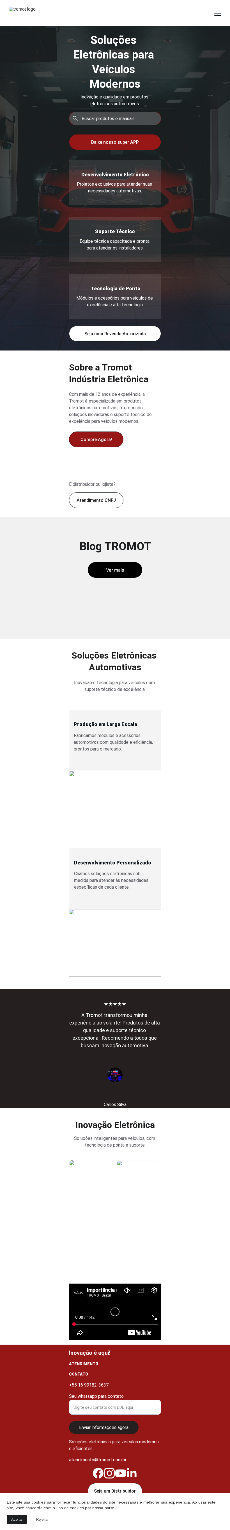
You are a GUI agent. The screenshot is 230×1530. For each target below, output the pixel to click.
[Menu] (217, 13)
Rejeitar (42, 1519)
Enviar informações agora (103, 1427)
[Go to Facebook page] (98, 1473)
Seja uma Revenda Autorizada (115, 333)
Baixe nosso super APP (115, 142)
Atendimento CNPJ (96, 500)
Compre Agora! (96, 439)
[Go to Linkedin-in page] (132, 1473)
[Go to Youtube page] (120, 1473)
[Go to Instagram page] (109, 1473)
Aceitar (17, 1519)
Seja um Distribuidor (115, 1491)
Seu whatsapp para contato (96, 1396)
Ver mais (115, 570)
